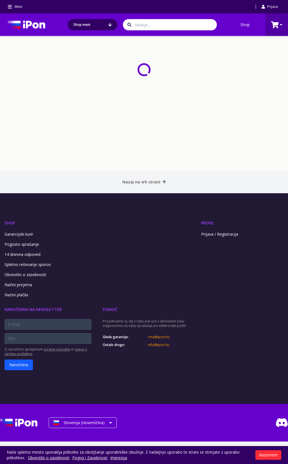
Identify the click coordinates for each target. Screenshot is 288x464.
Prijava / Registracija (219, 234)
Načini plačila (16, 294)
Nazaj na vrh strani (141, 182)
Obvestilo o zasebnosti (25, 274)
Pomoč (110, 309)
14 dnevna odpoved (22, 254)
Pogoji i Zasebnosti (89, 457)
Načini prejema (18, 284)
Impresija (118, 457)
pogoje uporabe (57, 349)
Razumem (268, 455)
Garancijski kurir (18, 234)
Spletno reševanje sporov (27, 264)
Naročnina (18, 364)
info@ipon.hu (158, 345)
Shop (245, 24)
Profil (207, 223)
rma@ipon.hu (159, 337)
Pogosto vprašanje (21, 244)
